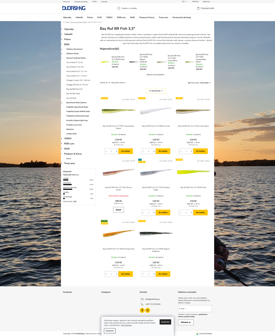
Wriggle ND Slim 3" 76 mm (77, 85)
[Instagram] (147, 310)
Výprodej (68, 29)
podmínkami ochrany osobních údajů (192, 315)
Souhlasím (165, 322)
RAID (67, 148)
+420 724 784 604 (152, 304)
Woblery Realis (72, 53)
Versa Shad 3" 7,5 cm (74, 62)
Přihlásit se (186, 322)
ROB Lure (69, 143)
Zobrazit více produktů (155, 74)
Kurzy (68, 158)
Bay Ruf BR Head (73, 93)
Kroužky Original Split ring (77, 120)
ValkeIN (68, 34)
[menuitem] (67, 17)
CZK (183, 2)
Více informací (126, 325)
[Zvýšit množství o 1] (116, 151)
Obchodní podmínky (81, 2)
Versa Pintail (71, 98)
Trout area (69, 163)
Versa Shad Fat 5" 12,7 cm (76, 71)
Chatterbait (67, 197)
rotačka (66, 192)
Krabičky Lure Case (74, 125)
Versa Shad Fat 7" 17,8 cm (76, 76)
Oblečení (70, 129)
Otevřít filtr (155, 91)
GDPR (94, 2)
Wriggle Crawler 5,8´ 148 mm (78, 80)
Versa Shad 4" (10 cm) (75, 67)
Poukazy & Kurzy (73, 153)
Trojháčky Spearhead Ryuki (77, 107)
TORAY (68, 138)
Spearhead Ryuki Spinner (76, 102)
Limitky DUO (71, 134)
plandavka (67, 183)
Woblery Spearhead (74, 49)
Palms (67, 39)
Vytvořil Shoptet (205, 333)
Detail (118, 210)
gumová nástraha (70, 187)
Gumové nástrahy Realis (76, 58)
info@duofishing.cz (152, 299)
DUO (66, 44)
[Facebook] (142, 310)
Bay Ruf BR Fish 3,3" (74, 89)
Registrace (206, 2)
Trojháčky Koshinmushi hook (77, 116)
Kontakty (104, 2)
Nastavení (110, 331)
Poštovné (66, 2)
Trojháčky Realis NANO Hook (78, 111)
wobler (66, 178)
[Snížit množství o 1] (106, 151)
